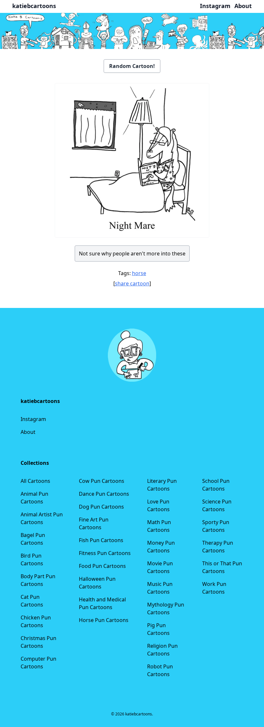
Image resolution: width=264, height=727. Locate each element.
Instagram (33, 419)
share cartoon (132, 283)
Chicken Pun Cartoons (36, 621)
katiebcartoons (34, 6)
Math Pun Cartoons (159, 526)
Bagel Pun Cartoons (33, 538)
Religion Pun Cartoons (162, 649)
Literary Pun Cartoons (162, 484)
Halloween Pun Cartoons (97, 582)
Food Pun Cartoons (102, 565)
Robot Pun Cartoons (160, 670)
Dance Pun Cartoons (104, 493)
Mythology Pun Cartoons (165, 608)
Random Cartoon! (132, 66)
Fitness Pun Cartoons (105, 553)
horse (139, 273)
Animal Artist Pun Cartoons (42, 518)
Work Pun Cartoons (214, 587)
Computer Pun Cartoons (38, 662)
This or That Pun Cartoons (222, 567)
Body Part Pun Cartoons (38, 580)
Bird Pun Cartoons (32, 559)
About (28, 431)
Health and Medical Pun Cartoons (102, 603)
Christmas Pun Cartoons (38, 642)
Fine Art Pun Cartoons (93, 523)
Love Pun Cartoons (158, 505)
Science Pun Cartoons (216, 505)
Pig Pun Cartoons (158, 629)
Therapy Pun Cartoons (217, 546)
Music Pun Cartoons (160, 587)
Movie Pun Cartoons (160, 567)
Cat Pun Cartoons (32, 600)
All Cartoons (35, 480)
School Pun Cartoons (216, 484)
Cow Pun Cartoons (101, 480)
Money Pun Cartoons (161, 546)
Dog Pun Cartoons (101, 506)
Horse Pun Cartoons (103, 620)
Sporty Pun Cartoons (215, 526)
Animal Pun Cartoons (34, 497)
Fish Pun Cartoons (101, 540)
